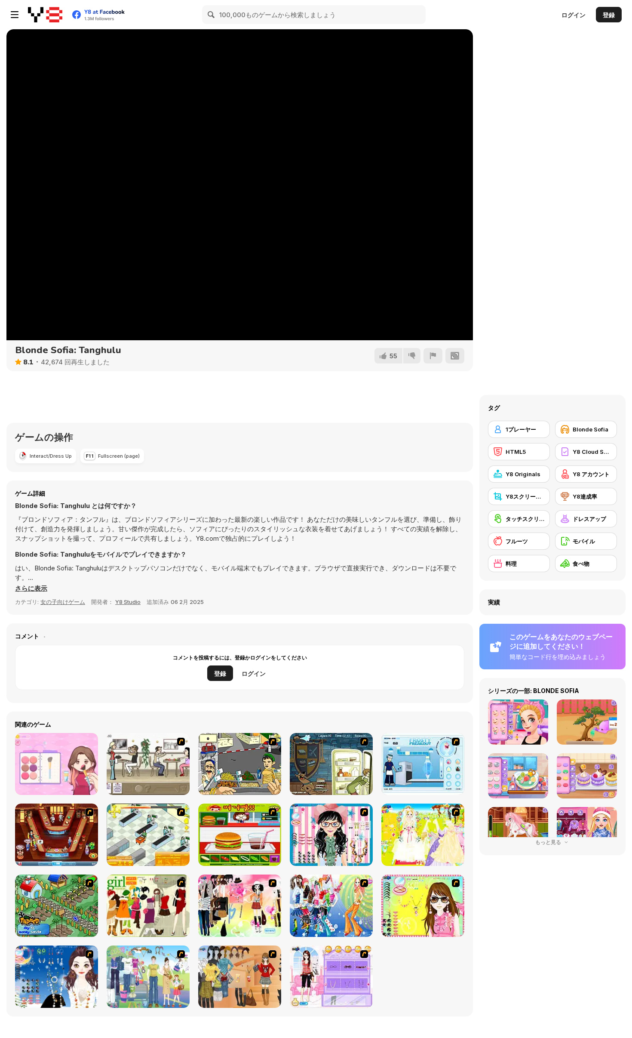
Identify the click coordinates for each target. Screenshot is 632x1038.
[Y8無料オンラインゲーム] (45, 14)
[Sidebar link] (14, 14)
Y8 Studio (128, 601)
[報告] (432, 355)
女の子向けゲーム (62, 601)
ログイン (573, 14)
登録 (609, 14)
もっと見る (548, 842)
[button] (31, 588)
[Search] (211, 14)
